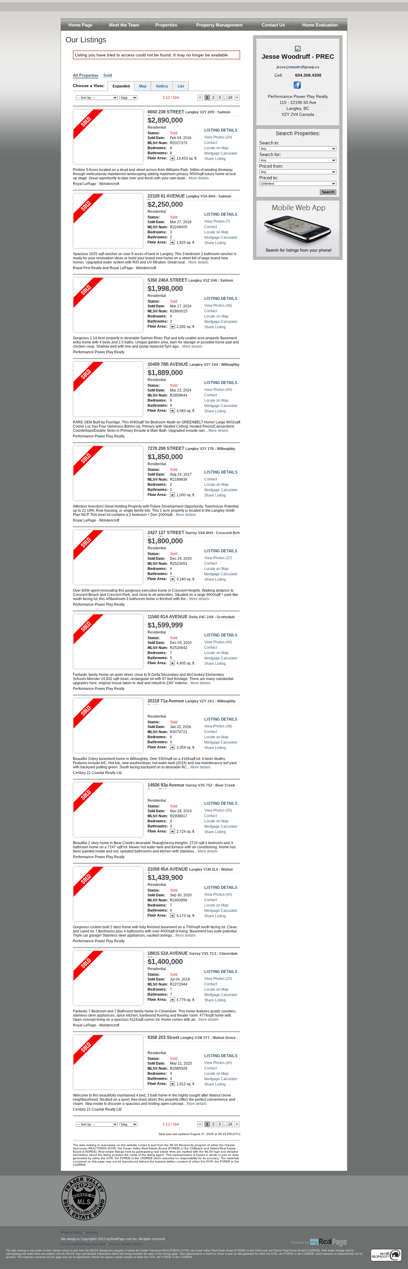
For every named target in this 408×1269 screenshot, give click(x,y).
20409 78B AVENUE (194, 366)
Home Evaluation (320, 24)
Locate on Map (216, 148)
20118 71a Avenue (192, 703)
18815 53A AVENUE (193, 955)
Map (142, 86)
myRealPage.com (319, 1242)
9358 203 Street (192, 1037)
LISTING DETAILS (220, 130)
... (225, 97)
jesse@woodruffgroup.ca (298, 67)
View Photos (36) (218, 305)
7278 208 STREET (191, 450)
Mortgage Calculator (220, 153)
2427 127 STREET (194, 534)
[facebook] (297, 87)
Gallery (162, 86)
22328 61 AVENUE (189, 198)
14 (230, 97)
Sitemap (91, 1232)
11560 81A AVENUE (191, 616)
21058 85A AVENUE (190, 871)
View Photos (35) (218, 810)
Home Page (80, 24)
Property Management (219, 24)
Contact (210, 143)
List (181, 86)
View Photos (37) (218, 558)
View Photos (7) (217, 221)
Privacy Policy (71, 1232)
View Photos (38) (218, 726)
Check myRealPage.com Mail (83, 1244)
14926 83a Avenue (191, 787)
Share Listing (215, 159)
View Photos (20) (218, 137)
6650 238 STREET (189, 114)
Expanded (121, 86)
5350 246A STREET (190, 282)
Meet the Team (124, 24)
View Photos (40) (218, 390)
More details (199, 178)
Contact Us (273, 24)
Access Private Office (125, 1244)
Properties (166, 24)
